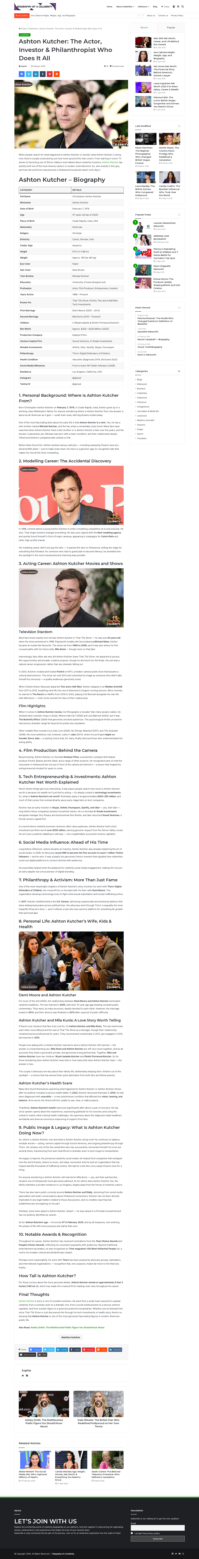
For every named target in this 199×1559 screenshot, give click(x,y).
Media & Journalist (145, 420)
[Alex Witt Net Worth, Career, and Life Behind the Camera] (143, 42)
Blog (155, 6)
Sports (140, 434)
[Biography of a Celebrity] (35, 6)
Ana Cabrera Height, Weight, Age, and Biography (164, 55)
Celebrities (33, 28)
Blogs (139, 379)
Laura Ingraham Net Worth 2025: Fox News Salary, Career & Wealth (166, 86)
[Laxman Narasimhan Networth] (143, 227)
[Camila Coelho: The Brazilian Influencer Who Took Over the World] (169, 177)
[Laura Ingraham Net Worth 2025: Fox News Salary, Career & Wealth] (143, 87)
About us (151, 15)
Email (133, 1523)
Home (109, 6)
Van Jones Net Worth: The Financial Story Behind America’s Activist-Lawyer (65, 15)
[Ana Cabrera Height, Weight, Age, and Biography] (143, 56)
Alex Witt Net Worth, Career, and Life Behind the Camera (166, 41)
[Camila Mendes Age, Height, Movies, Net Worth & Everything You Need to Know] (71, 1460)
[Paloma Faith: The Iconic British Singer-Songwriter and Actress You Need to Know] (143, 101)
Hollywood (142, 397)
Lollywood (142, 416)
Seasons (141, 425)
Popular (171, 27)
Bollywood (142, 384)
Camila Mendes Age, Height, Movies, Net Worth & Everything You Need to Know (70, 1475)
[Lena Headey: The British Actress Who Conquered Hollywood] (145, 177)
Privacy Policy (177, 15)
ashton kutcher (71, 1337)
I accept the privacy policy (147, 1533)
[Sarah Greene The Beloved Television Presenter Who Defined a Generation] (108, 1460)
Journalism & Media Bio (148, 411)
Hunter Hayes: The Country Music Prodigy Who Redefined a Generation (169, 153)
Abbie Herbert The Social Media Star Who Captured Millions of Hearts (33, 1474)
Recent (144, 27)
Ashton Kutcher (110, 162)
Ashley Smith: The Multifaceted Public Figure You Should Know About (67, 1327)
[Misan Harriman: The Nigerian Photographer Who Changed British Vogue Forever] (145, 139)
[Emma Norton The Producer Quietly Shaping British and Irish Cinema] (143, 283)
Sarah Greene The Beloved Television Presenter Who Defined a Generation (106, 1474)
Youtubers (142, 438)
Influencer (142, 6)
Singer (140, 429)
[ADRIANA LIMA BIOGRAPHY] (143, 240)
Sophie (24, 66)
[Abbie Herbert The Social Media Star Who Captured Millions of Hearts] (35, 1460)
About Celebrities (124, 6)
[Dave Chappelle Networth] (143, 270)
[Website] (23, 1375)
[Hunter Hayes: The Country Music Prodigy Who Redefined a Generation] (169, 139)
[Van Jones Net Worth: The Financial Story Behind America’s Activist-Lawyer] (143, 70)
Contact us (163, 15)
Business (141, 388)
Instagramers (143, 407)
